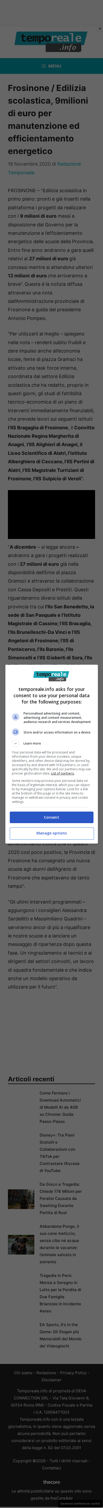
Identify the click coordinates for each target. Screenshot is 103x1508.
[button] (51, 743)
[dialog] (51, 754)
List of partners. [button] (62, 773)
